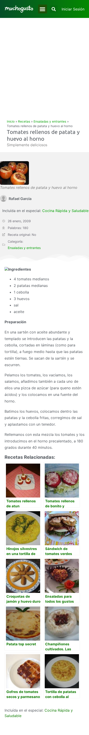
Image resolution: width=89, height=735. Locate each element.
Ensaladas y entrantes (50, 121)
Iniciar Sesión (73, 9)
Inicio (11, 121)
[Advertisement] (44, 64)
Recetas (24, 121)
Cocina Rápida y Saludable (65, 210)
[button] (42, 9)
